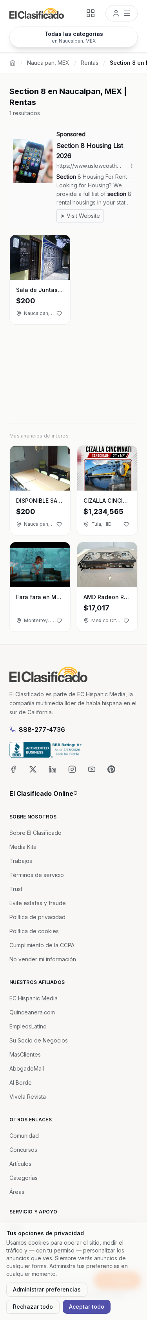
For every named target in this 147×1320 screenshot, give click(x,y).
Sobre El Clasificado (35, 832)
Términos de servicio (36, 875)
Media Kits (22, 846)
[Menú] (121, 13)
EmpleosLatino (28, 1026)
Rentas (89, 62)
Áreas (16, 1191)
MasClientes (25, 1054)
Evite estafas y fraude (37, 903)
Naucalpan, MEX (48, 62)
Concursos (23, 1149)
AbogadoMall (26, 1068)
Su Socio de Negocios (38, 1040)
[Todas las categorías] (90, 13)
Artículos (20, 1163)
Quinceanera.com (32, 1012)
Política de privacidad (37, 917)
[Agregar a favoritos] (59, 313)
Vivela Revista (27, 1096)
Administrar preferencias (47, 1289)
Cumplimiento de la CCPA (41, 945)
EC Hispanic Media (33, 998)
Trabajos (20, 860)
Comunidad (24, 1135)
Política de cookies (34, 931)
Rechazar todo (33, 1306)
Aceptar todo (86, 1306)
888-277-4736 (42, 729)
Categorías (23, 1177)
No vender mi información (42, 959)
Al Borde (20, 1082)
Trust (15, 889)
